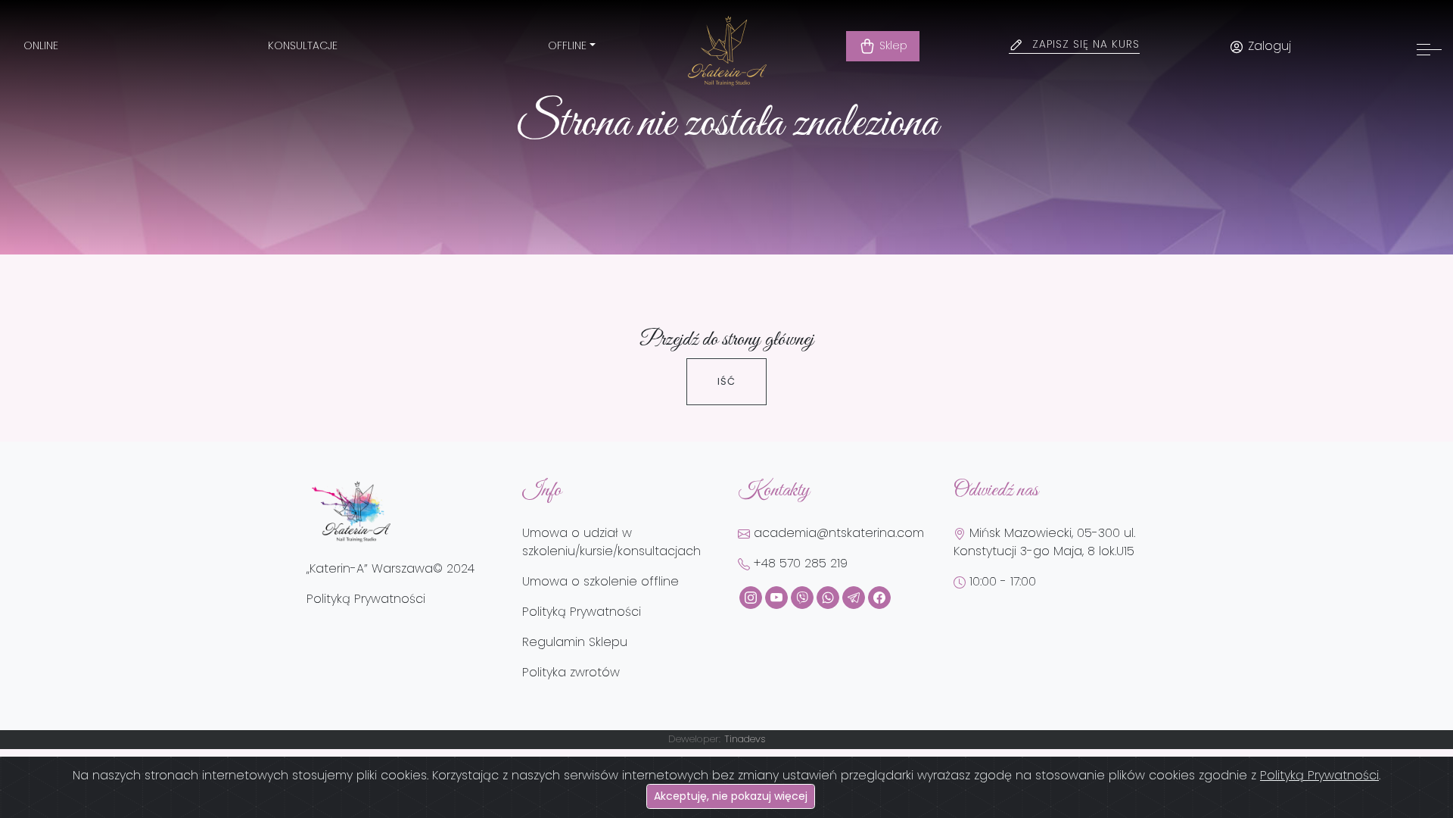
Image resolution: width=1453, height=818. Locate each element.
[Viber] (802, 597)
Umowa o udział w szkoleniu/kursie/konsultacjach (611, 542)
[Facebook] (879, 597)
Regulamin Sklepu (574, 642)
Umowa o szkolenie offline (600, 581)
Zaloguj (1267, 46)
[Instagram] (750, 597)
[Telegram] (853, 597)
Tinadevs (745, 739)
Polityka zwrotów (571, 672)
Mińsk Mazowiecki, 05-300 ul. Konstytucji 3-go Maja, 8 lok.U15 (1044, 542)
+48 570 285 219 (799, 563)
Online (40, 45)
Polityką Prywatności (1319, 775)
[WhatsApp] (828, 597)
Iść (726, 381)
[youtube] (776, 597)
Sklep (891, 45)
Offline (567, 45)
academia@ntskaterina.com (837, 533)
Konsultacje (303, 45)
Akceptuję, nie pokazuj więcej (730, 796)
